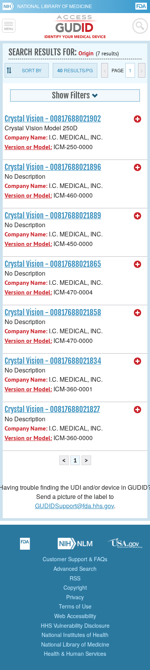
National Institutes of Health (75, 634)
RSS (75, 578)
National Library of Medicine (54, 6)
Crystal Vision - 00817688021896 (53, 167)
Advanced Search (75, 568)
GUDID (75, 27)
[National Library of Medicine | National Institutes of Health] (75, 546)
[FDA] (141, 5)
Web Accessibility (75, 616)
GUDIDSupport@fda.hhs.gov (74, 505)
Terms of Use (75, 606)
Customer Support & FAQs (75, 559)
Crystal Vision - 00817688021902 (53, 118)
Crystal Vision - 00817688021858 (53, 312)
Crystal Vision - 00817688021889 (53, 215)
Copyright (75, 587)
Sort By (32, 70)
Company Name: (26, 137)
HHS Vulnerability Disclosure (75, 625)
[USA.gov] (125, 546)
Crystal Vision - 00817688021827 (52, 409)
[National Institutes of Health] (9, 6)
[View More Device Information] (138, 119)
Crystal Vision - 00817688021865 (53, 264)
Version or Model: (28, 147)
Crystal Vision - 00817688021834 (53, 361)
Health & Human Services (75, 653)
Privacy (75, 597)
